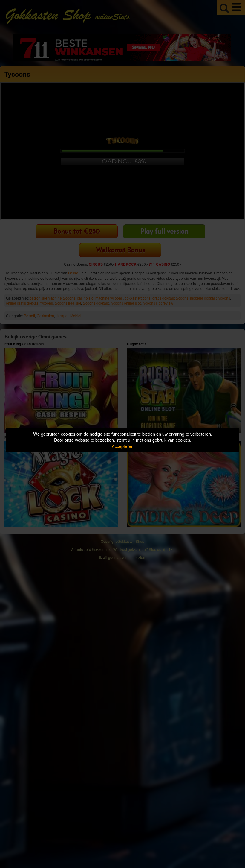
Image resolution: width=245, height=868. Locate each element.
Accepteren (123, 446)
